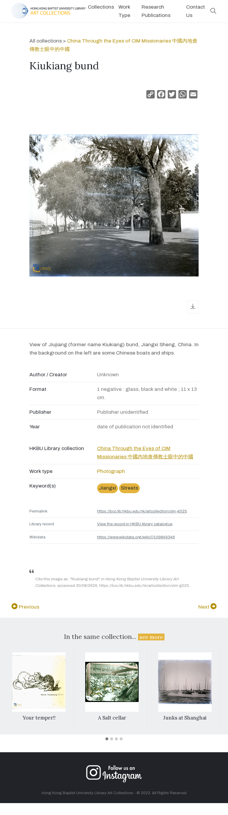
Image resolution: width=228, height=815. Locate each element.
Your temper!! (39, 717)
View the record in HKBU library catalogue (134, 524)
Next (204, 607)
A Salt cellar (112, 717)
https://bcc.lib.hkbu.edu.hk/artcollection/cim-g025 (142, 511)
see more (151, 637)
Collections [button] (101, 7)
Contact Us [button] (195, 11)
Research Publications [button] (156, 11)
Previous (28, 607)
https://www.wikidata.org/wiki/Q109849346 (136, 537)
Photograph (111, 471)
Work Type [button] (124, 11)
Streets (129, 488)
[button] (213, 11)
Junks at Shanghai (185, 717)
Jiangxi (107, 488)
